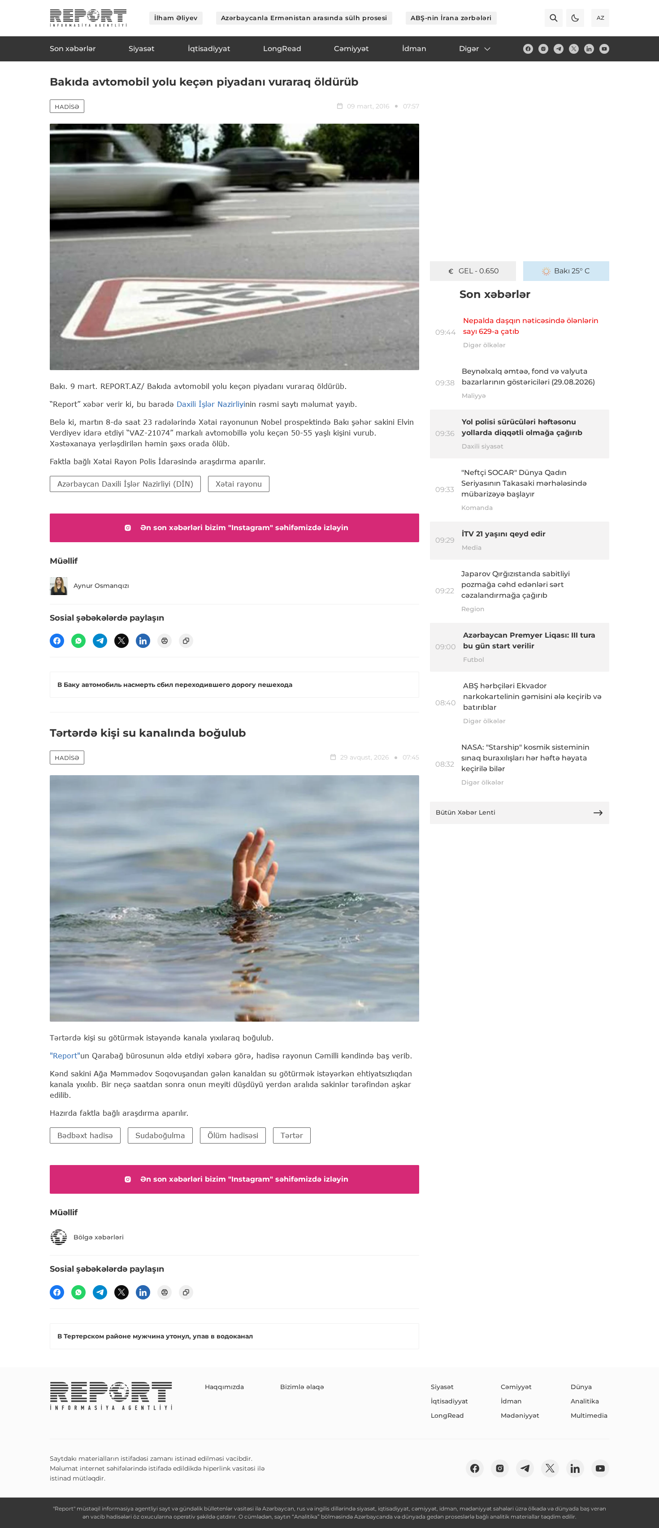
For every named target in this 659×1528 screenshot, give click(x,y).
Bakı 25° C (572, 271)
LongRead (447, 1415)
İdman (511, 1401)
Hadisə (67, 106)
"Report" (65, 1055)
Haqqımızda (224, 1387)
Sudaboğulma (160, 1135)
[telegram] (559, 49)
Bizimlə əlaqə (302, 1387)
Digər (469, 48)
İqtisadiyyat (449, 1401)
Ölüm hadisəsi (233, 1135)
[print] (164, 641)
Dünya (581, 1387)
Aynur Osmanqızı (101, 586)
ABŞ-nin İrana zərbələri (451, 18)
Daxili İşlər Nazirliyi (211, 404)
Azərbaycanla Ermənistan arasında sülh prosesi (304, 18)
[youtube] (604, 49)
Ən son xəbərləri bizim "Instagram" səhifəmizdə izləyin (244, 527)
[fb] (528, 49)
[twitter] (574, 49)
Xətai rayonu (239, 483)
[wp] (78, 641)
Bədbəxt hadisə (85, 1135)
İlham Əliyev (176, 18)
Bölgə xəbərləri (99, 1237)
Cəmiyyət (516, 1387)
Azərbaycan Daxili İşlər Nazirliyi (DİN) (125, 483)
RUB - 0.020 (478, 271)
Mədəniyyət (520, 1415)
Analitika (585, 1401)
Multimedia (589, 1415)
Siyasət (442, 1387)
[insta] (543, 49)
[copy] (186, 641)
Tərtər (292, 1135)
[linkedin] (589, 49)
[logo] (88, 18)
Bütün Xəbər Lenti (465, 812)
